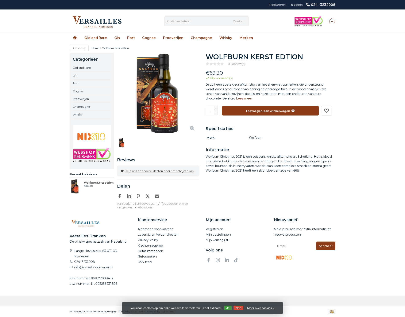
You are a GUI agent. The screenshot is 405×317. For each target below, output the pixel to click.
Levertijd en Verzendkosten (158, 234)
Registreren (277, 4)
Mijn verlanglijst (217, 240)
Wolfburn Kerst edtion (98, 182)
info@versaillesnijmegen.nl (93, 267)
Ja (228, 308)
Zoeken (238, 21)
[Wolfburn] (324, 59)
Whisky (225, 38)
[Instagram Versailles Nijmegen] (219, 261)
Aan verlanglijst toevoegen (137, 204)
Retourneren (147, 256)
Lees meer (244, 98)
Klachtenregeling (150, 245)
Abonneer (326, 245)
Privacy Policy (148, 240)
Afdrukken (145, 207)
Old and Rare (95, 38)
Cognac (149, 38)
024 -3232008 (323, 5)
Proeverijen (173, 38)
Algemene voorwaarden (155, 229)
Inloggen (296, 4)
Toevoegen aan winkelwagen (268, 111)
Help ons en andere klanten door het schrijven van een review (162, 171)
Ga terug (80, 48)
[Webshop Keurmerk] (92, 155)
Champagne (201, 38)
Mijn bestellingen (218, 234)
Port (131, 38)
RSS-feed (145, 262)
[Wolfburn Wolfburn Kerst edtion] (75, 186)
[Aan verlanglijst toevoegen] (326, 111)
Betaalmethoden (150, 251)
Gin (117, 38)
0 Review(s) (236, 64)
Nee (238, 308)
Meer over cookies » (260, 308)
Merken (246, 38)
